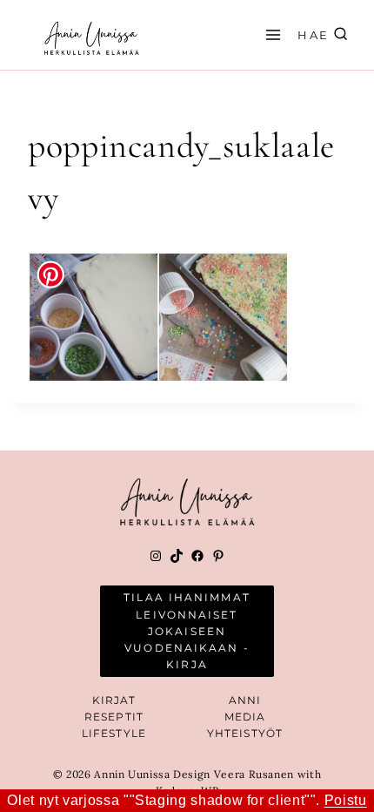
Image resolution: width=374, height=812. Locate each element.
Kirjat (114, 700)
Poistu (345, 800)
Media (245, 716)
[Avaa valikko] (270, 34)
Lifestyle (114, 733)
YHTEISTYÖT (245, 733)
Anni (245, 700)
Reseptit (114, 716)
